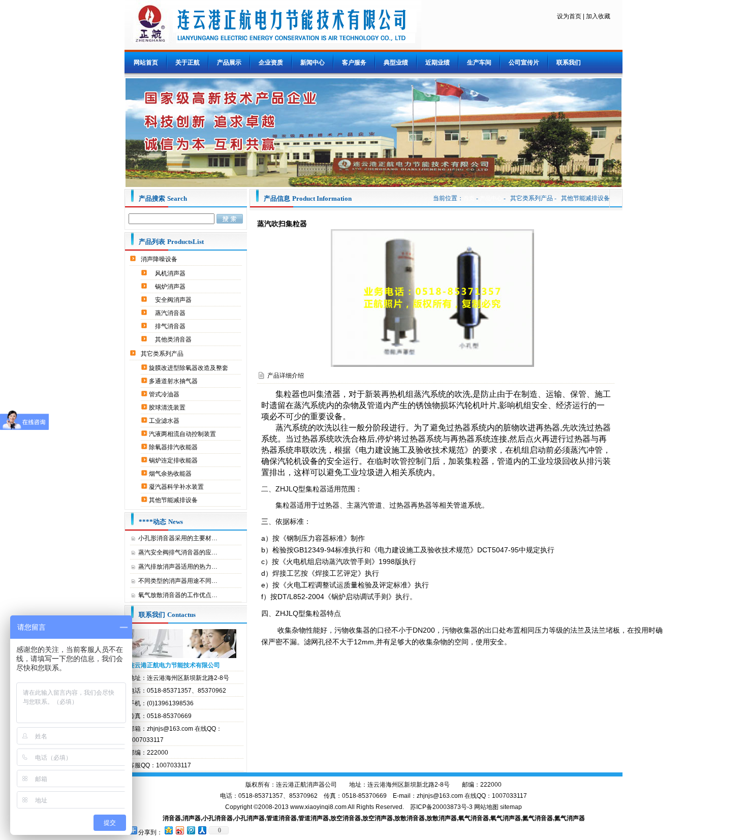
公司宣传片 (524, 62)
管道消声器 (313, 818)
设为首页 (569, 16)
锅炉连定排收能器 (174, 460)
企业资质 (271, 62)
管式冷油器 (165, 394)
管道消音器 (281, 818)
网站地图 (486, 807)
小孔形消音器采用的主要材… (177, 538)
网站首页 (146, 62)
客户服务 (354, 62)
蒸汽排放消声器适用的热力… (177, 566)
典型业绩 (396, 62)
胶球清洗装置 (168, 407)
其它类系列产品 (163, 353)
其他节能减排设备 (174, 500)
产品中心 (491, 198)
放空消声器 (377, 818)
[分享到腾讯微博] (190, 830)
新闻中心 (312, 62)
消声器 (191, 818)
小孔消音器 (217, 818)
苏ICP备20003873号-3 (441, 807)
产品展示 (229, 62)
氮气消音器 (537, 818)
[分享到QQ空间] (168, 830)
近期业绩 (437, 62)
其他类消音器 (174, 339)
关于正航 (187, 62)
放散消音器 (409, 818)
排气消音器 (171, 326)
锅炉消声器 (171, 286)
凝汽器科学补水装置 (177, 486)
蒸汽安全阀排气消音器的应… (177, 552)
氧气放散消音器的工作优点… (177, 595)
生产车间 (479, 62)
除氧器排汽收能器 (174, 447)
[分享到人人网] (201, 830)
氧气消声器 (505, 818)
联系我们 (568, 62)
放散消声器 (441, 818)
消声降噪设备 (160, 259)
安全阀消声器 (174, 299)
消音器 (172, 818)
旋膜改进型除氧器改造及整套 (189, 367)
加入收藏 (598, 16)
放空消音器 (345, 818)
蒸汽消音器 (171, 313)
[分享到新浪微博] (179, 830)
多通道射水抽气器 (174, 381)
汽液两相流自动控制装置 (183, 434)
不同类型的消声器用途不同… (177, 580)
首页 (469, 198)
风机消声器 (171, 273)
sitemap (511, 807)
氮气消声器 (569, 818)
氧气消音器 (473, 818)
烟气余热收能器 (171, 473)
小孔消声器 (249, 818)
